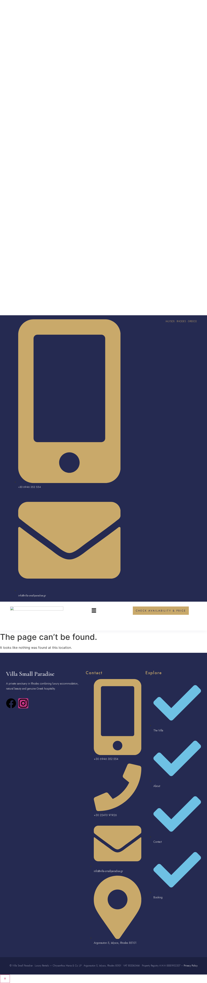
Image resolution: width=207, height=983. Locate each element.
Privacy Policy (190, 965)
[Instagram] (23, 703)
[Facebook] (11, 703)
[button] (94, 610)
